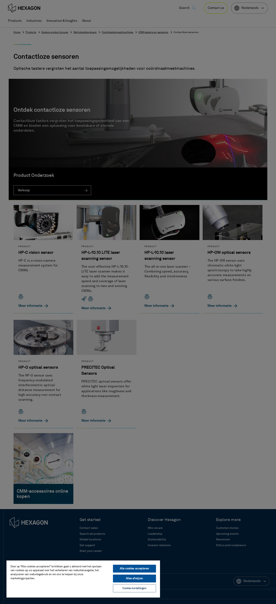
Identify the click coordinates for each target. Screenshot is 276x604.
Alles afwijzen (134, 578)
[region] (83, 579)
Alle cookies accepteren (134, 568)
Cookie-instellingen (134, 588)
